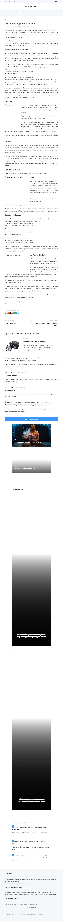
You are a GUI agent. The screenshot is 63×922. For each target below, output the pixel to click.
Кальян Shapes (11, 375)
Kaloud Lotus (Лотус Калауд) (34, 341)
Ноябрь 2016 (25, 26)
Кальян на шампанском (25, 469)
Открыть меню (10, 1)
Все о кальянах (32, 6)
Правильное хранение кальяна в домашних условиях (27, 405)
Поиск (56, 1)
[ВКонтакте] (5, 313)
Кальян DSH (10, 390)
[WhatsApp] (14, 313)
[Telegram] (18, 313)
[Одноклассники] (8, 313)
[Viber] (12, 313)
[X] (10, 313)
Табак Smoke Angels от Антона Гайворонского (31, 800)
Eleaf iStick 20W (11, 323)
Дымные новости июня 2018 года (29, 442)
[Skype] (16, 313)
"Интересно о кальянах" (32, 334)
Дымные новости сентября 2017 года (20, 361)
